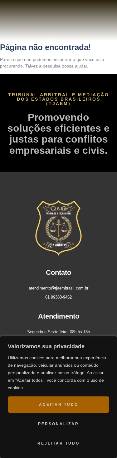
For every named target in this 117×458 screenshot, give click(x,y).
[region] (58, 397)
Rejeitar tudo (58, 443)
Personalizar (58, 424)
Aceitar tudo (58, 404)
